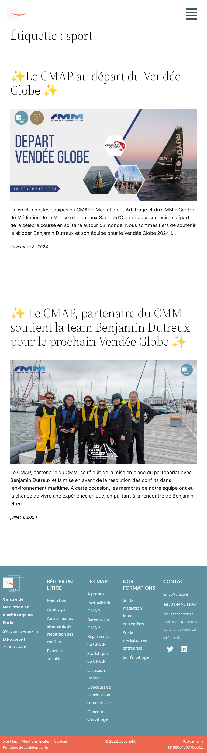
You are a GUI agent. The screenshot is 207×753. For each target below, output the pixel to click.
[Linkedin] (183, 649)
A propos (95, 593)
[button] (191, 14)
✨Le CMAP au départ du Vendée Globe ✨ (95, 83)
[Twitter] (170, 649)
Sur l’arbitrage (136, 657)
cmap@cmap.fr (176, 594)
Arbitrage (56, 609)
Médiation (56, 600)
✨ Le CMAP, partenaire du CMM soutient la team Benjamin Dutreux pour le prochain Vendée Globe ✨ (100, 327)
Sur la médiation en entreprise (135, 640)
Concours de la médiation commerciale (99, 694)
